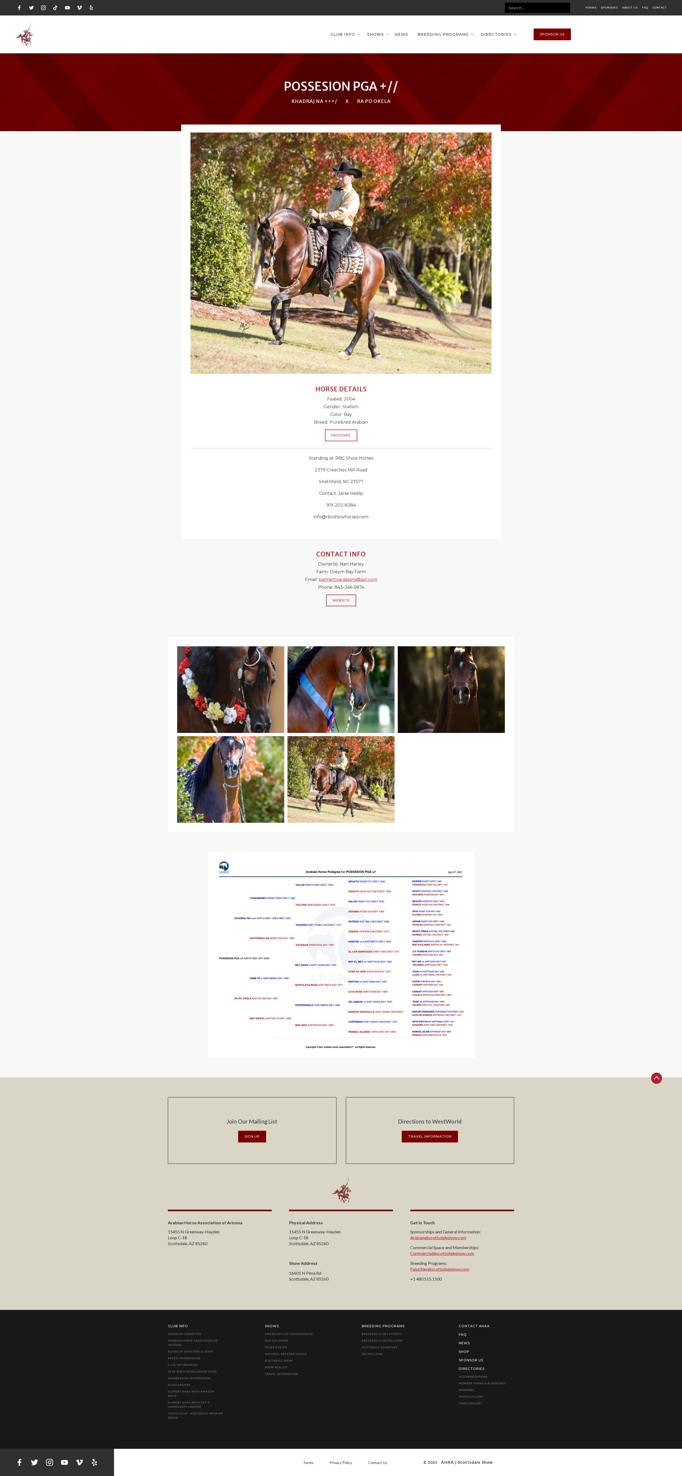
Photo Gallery (471, 1396)
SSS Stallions (372, 1353)
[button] (342, 34)
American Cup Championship (289, 1333)
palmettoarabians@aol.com (348, 579)
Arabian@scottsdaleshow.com (438, 1237)
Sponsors (609, 7)
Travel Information (281, 1373)
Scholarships (179, 1384)
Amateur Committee (184, 1333)
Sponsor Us (471, 1360)
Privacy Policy (341, 1462)
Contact (659, 7)
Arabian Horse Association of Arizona (193, 1342)
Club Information (183, 1364)
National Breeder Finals (285, 1353)
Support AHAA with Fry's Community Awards (188, 1404)
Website (341, 600)
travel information (430, 1136)
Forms (591, 7)
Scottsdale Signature (380, 1347)
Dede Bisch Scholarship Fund (192, 1371)
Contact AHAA (474, 1326)
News (401, 34)
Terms (308, 1462)
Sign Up (252, 1136)
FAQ (645, 7)
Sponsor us (552, 34)
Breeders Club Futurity (382, 1333)
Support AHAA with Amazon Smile (191, 1393)
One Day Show (276, 1340)
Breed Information (184, 1358)
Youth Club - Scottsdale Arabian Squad (195, 1415)
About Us (630, 7)
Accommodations (473, 1376)
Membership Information (189, 1378)
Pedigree (341, 435)
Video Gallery (470, 1403)
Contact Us (377, 1462)
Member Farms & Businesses (482, 1383)
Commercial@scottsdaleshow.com (442, 1253)
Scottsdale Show (279, 1360)
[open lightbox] (230, 689)
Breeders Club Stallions (382, 1340)
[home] (23, 34)
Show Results (276, 1367)
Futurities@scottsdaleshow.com (439, 1269)
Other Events (276, 1347)
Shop (464, 1352)
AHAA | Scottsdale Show (467, 1462)
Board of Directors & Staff (190, 1351)
